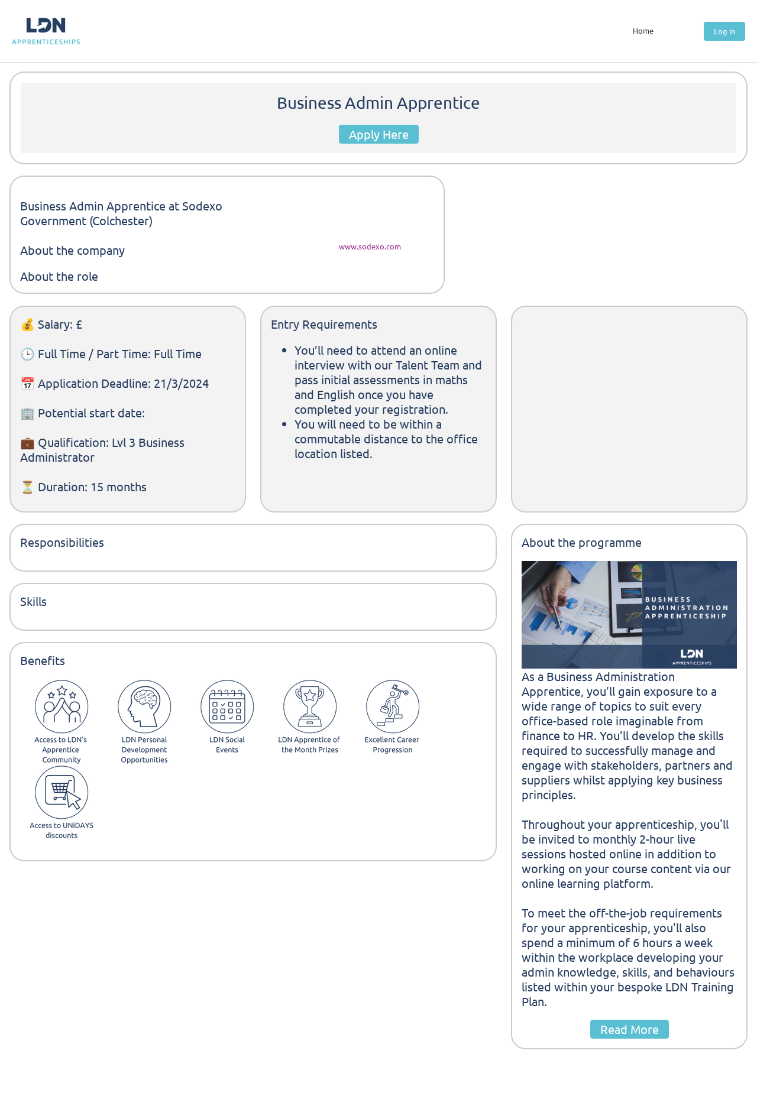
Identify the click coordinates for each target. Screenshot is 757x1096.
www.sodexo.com (370, 246)
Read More (629, 1029)
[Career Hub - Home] (46, 31)
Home (643, 30)
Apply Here (379, 134)
